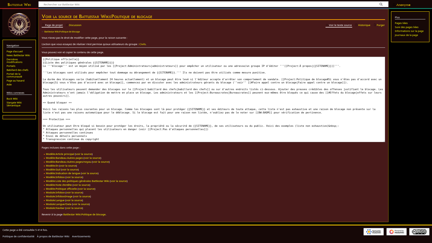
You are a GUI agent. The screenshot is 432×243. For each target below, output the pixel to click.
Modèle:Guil (53, 169)
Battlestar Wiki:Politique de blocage (62, 31)
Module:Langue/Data (58, 204)
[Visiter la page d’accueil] (19, 24)
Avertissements (81, 236)
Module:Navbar (55, 208)
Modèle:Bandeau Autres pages (64, 157)
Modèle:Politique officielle (61, 188)
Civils (142, 44)
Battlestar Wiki (19, 4)
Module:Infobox (55, 192)
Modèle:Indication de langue (63, 173)
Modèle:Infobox (55, 177)
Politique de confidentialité (18, 236)
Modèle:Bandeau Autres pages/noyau (68, 161)
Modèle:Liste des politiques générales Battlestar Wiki (77, 181)
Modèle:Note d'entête (59, 184)
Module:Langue (55, 200)
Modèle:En (52, 165)
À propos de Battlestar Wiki (53, 236)
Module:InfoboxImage (59, 196)
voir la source (84, 154)
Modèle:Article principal (60, 154)
